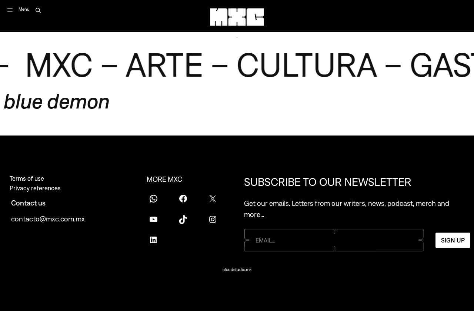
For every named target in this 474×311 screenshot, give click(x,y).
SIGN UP (453, 240)
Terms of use (27, 178)
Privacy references (35, 188)
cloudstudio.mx (237, 269)
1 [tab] (237, 37)
